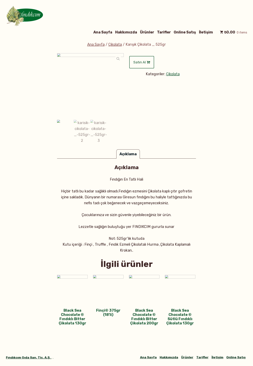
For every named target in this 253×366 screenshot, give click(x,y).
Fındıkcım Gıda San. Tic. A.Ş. (28, 357)
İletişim (206, 32)
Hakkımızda (126, 32)
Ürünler (147, 32)
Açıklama (128, 154)
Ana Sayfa (102, 32)
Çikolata (115, 44)
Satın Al (140, 62)
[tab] (128, 154)
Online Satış (185, 32)
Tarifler (164, 32)
